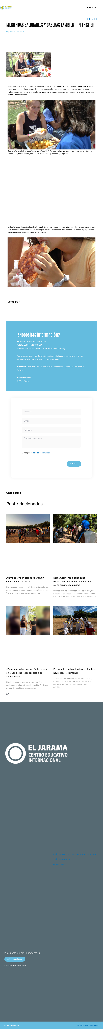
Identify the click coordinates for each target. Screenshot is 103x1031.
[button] (82, 7)
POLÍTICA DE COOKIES (62, 859)
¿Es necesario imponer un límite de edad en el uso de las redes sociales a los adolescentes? (27, 673)
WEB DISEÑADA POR (88, 1025)
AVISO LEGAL (58, 864)
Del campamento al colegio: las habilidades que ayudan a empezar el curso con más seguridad (72, 581)
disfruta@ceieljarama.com (34, 341)
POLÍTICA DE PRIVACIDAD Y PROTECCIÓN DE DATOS (75, 854)
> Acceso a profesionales (15, 965)
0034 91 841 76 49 (33, 345)
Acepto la (37, 453)
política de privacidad (41, 453)
